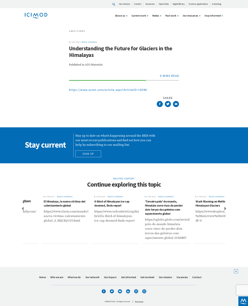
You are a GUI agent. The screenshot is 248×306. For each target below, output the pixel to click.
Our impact (110, 277)
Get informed (128, 277)
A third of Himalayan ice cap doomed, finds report (94, 203)
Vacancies (150, 3)
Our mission (124, 3)
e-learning (216, 3)
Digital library (179, 3)
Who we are (56, 277)
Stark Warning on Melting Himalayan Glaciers (194, 203)
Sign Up (88, 153)
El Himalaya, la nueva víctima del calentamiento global (47, 203)
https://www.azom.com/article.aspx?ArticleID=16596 (108, 90)
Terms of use (139, 301)
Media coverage (89, 42)
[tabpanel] (48, 218)
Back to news (78, 31)
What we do (74, 277)
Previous (22, 208)
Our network (92, 277)
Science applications (198, 3)
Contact (137, 3)
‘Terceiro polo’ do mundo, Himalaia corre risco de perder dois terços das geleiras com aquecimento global (147, 207)
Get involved (147, 277)
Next (225, 208)
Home (42, 277)
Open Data (164, 3)
